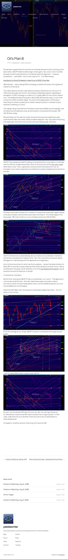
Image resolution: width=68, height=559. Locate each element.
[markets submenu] (19, 14)
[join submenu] (25, 14)
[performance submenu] (48, 14)
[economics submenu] (58, 14)
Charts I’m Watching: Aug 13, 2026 (16, 489)
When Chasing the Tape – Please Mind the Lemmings (45, 459)
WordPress (62, 555)
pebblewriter (17, 7)
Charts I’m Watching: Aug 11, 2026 (16, 500)
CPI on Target (8, 495)
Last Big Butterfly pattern (49, 269)
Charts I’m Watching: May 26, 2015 (16, 459)
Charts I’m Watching (26, 62)
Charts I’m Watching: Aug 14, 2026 (16, 484)
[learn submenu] (11, 14)
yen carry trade (57, 164)
